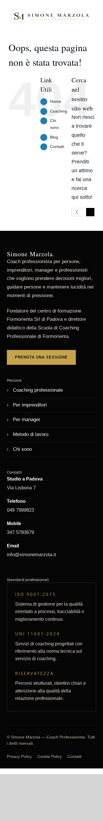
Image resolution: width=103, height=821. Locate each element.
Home (55, 101)
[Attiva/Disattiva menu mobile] (92, 28)
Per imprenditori (29, 405)
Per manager (25, 419)
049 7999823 (20, 510)
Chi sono (21, 449)
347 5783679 (20, 532)
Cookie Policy (49, 756)
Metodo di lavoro (29, 434)
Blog (54, 137)
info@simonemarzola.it (31, 554)
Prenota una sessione (41, 357)
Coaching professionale (37, 390)
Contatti (57, 146)
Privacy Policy (19, 756)
